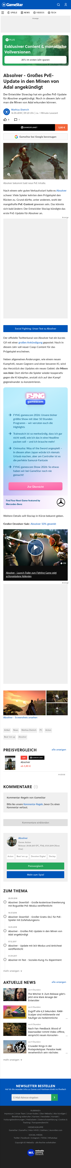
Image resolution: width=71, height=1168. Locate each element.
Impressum (9, 1113)
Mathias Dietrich (20, 109)
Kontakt (54, 1116)
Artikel (7, 730)
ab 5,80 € (26, 766)
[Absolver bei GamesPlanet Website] (12, 763)
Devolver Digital (38, 856)
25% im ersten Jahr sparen (35, 59)
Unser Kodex (32, 1113)
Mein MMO (34, 1130)
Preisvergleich (20, 749)
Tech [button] (53, 12)
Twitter (17, 1137)
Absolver (61, 190)
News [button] (27, 12)
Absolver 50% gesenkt (43, 524)
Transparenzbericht (40, 1122)
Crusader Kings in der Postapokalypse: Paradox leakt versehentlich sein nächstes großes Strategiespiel (44, 1051)
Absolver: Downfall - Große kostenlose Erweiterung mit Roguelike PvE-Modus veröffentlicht (36, 904)
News (15, 730)
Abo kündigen (59, 1113)
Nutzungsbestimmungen (14, 1119)
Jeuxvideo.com (55, 1130)
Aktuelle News (19, 982)
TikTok (44, 1137)
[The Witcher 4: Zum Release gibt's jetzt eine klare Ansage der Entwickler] (14, 994)
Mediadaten (31, 1119)
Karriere (35, 1116)
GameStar (13, 1130)
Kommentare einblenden (35, 822)
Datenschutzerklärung (47, 1119)
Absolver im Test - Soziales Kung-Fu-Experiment (35, 960)
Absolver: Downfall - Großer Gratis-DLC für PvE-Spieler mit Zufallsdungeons (35, 918)
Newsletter (45, 1116)
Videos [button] (40, 12)
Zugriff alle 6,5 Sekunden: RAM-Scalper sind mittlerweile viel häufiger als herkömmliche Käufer (45, 1016)
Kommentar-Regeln (33, 804)
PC (41, 730)
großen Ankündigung (30, 342)
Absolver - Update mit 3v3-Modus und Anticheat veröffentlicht (35, 947)
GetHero (44, 1130)
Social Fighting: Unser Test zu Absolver (35, 328)
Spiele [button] (14, 12)
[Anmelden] (54, 1097)
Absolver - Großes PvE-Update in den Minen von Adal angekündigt (35, 932)
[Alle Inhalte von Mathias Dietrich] (6, 111)
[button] (58, 4)
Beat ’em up (9, 736)
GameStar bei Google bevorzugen (37, 136)
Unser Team (20, 1113)
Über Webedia (46, 1113)
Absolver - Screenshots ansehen (20, 717)
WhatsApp (52, 1137)
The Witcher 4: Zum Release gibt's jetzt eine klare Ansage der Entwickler (46, 997)
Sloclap (52, 856)
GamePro (23, 1130)
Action (48, 730)
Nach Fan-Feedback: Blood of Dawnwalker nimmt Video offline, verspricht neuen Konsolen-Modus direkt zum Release (46, 1033)
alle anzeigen (59, 749)
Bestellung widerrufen (21, 1116)
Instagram (35, 1137)
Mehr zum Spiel (35, 874)
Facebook (25, 1137)
